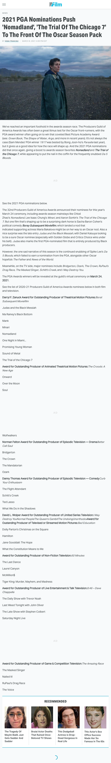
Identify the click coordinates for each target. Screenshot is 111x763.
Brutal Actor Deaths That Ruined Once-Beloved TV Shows (41, 735)
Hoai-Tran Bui (11, 41)
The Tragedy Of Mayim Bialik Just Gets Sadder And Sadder (14, 736)
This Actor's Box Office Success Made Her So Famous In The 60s (94, 736)
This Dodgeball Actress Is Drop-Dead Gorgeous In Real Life (67, 736)
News (5, 13)
